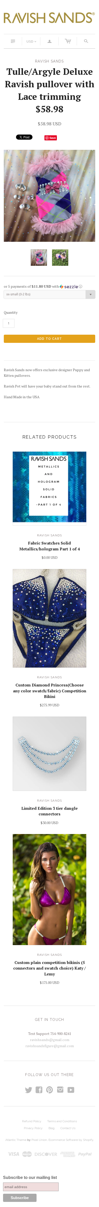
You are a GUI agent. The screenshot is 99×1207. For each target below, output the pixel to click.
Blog (51, 1128)
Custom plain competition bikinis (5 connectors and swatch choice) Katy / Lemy (49, 968)
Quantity (11, 312)
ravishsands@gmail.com (49, 1039)
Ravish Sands (49, 535)
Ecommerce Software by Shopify (70, 1140)
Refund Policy (31, 1121)
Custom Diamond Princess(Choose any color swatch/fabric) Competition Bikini (49, 690)
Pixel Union (39, 1140)
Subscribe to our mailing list (30, 1177)
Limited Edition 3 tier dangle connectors (49, 811)
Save (53, 138)
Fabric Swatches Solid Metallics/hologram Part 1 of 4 (49, 545)
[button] (49, 286)
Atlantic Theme (15, 1140)
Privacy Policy (33, 1128)
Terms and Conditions (62, 1121)
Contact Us (67, 1128)
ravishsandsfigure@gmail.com (49, 1045)
